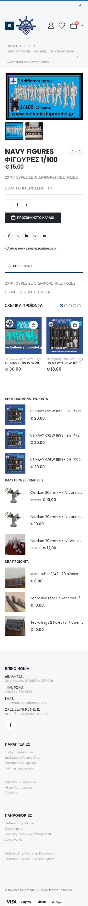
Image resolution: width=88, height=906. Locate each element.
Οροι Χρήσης (14, 828)
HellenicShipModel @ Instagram (30, 858)
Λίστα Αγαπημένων (19, 787)
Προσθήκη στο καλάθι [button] (33, 325)
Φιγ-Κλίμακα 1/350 (57, 359)
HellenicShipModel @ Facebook (30, 853)
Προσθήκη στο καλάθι (35, 217)
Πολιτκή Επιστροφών (19, 768)
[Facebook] (80, 5)
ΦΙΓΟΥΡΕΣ (31, 359)
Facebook (9, 236)
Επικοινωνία (14, 839)
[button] (9, 26)
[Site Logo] (26, 26)
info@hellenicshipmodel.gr (26, 702)
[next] (79, 151)
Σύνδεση (11, 793)
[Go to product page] (23, 335)
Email (44, 236)
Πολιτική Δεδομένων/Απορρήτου (28, 834)
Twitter (18, 236)
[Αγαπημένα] (62, 26)
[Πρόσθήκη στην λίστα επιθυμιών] (39, 359)
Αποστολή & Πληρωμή (20, 763)
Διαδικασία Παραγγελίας (22, 757)
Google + (35, 236)
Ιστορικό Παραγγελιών (21, 782)
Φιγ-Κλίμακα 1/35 (15, 359)
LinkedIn (27, 236)
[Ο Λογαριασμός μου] (51, 26)
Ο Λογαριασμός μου (19, 752)
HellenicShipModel (19, 823)
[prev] (72, 151)
